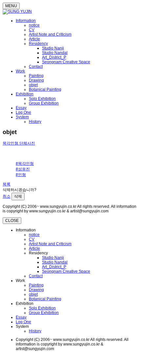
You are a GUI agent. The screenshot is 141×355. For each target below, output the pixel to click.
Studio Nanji (53, 48)
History (35, 121)
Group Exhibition (44, 103)
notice (34, 25)
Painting (36, 75)
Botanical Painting (45, 89)
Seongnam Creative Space (66, 62)
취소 (6, 196)
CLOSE (12, 220)
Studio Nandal (55, 52)
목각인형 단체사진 (19, 143)
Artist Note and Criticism (50, 34)
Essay (21, 108)
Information (26, 20)
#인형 (21, 174)
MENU (11, 6)
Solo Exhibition (42, 98)
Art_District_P (54, 57)
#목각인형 (25, 163)
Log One (23, 112)
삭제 (18, 196)
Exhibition (24, 94)
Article (34, 39)
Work (20, 71)
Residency (38, 43)
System (22, 117)
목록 (6, 184)
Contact (36, 66)
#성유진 (23, 169)
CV (31, 30)
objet (33, 85)
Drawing (36, 80)
